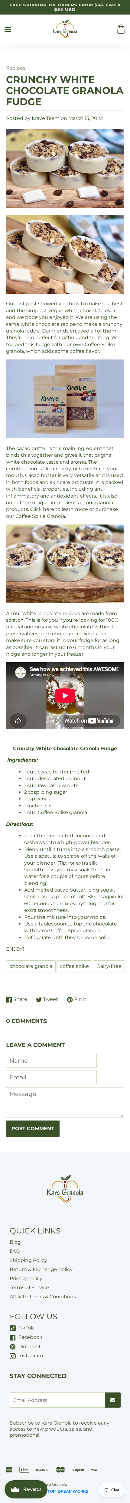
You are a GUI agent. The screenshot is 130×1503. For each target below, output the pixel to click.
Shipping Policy (28, 1260)
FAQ (15, 1251)
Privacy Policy (26, 1278)
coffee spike (74, 966)
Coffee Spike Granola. (40, 516)
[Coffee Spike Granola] (65, 436)
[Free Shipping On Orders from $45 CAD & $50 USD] (65, 7)
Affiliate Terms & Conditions (43, 1296)
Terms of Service (29, 1287)
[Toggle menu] (8, 29)
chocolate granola (30, 966)
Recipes (15, 68)
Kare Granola (54, 1484)
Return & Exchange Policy (41, 1269)
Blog (15, 1242)
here (48, 509)
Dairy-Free (109, 966)
